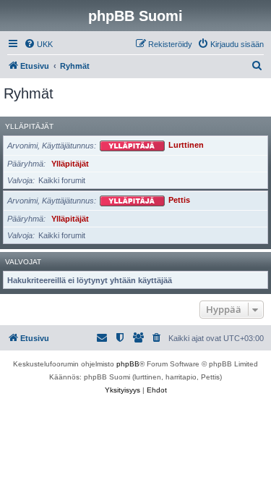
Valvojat (23, 262)
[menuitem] (38, 44)
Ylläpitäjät (29, 126)
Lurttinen (186, 145)
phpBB (127, 364)
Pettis (179, 200)
